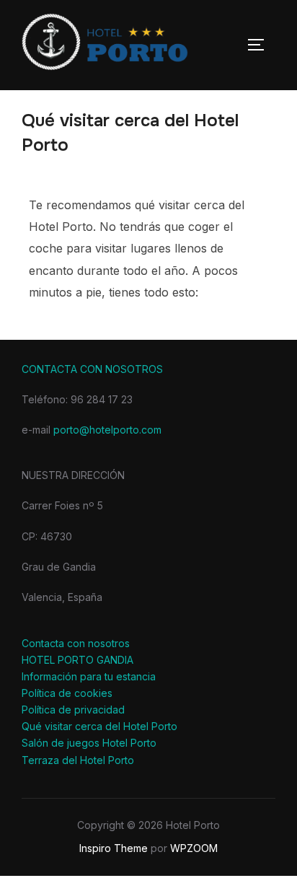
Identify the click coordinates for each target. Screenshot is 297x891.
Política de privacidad (73, 709)
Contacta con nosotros (76, 643)
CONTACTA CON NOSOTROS (92, 369)
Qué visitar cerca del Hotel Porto (99, 726)
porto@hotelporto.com (107, 429)
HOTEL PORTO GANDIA (77, 660)
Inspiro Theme (113, 848)
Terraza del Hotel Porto (78, 760)
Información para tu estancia (89, 676)
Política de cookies (67, 693)
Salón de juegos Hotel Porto (89, 743)
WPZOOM (194, 848)
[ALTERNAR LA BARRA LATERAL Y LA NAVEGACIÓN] (261, 45)
